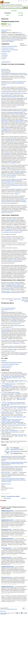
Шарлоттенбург (4, 120)
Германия (16, 298)
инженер (17, 74)
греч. (21, 32)
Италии (17, 282)
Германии (4, 110)
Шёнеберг (22, 120)
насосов (18, 91)
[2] (24, 34)
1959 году (10, 261)
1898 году (9, 167)
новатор (2, 70)
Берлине (6, 95)
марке (2, 309)
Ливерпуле (13, 180)
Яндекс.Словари (19, 463)
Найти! (25, 7)
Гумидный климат (7, 498)
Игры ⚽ (20, 15)
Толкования (7, 13)
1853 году (17, 93)
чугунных (6, 121)
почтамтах (12, 185)
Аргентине (14, 285)
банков (16, 230)
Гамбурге (16, 193)
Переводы (20, 13)
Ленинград (20, 261)
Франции (19, 283)
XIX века (8, 87)
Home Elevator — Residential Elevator (10, 430)
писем (21, 88)
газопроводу (4, 330)
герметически (8, 153)
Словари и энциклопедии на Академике (11, 4)
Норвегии (3, 331)
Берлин (19, 298)
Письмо (23, 297)
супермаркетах (8, 230)
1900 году (4, 119)
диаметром (18, 121)
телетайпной (18, 189)
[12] (20, 323)
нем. (14, 120)
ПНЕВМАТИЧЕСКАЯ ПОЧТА (7, 510)
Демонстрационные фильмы (7, 466)
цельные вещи (16, 286)
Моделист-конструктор (21, 424)
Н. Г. (2, 376)
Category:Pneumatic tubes (15, 451)
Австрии (3, 285)
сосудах (15, 142)
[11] (14, 262)
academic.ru (5, 2)
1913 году (3, 173)
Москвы (16, 185)
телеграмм (3, 167)
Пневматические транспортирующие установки (11, 362)
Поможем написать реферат (13, 496)
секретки (12, 287)
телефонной (12, 189)
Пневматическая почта (10, 383)
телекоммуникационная (10, 201)
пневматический (13, 449)
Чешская (3, 201)
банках (8, 220)
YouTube (9, 481)
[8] (15, 176)
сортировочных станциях (8, 231)
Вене (2, 95)
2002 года (23, 200)
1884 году (22, 115)
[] (6, 212)
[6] (21, 91)
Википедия (14, 10)
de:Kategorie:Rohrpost (6, 367)
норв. (25, 334)
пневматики (12, 73)
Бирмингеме (19, 180)
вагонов (11, 259)
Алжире (18, 285)
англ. (3, 340)
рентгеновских (9, 228)
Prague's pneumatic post (7, 412)
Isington (5, 340)
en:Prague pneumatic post (6, 365)
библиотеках (13, 220)
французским (15, 82)
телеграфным (13, 162)
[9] (17, 202)
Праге (13, 196)
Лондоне (12, 93)
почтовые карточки (5, 287)
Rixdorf (16, 120)
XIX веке (4, 312)
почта (2, 595)
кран (26, 144)
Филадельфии (8, 180)
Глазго (12, 181)
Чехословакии (8, 285)
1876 (10, 95)
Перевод (9, 23)
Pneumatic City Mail (5, 472)
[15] (14, 350)
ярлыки (7, 290)
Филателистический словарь (17, 380)
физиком (20, 82)
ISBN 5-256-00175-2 (21, 399)
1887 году (22, 198)
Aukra (2, 335)
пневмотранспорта (5, 61)
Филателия (16, 447)
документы (11, 41)
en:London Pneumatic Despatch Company (10, 364)
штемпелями (12, 176)
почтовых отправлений (11, 175)
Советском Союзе (11, 183)
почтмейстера (10, 112)
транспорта (5, 35)
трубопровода (4, 31)
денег (23, 238)
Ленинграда (20, 185)
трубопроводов (9, 40)
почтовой (19, 81)
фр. (9, 317)
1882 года (16, 320)
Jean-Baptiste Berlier (14, 317)
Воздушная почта (7, 376)
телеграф (3, 98)
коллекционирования (5, 292)
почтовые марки (10, 283)
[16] (7, 355)
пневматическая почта (6, 557)
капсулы (12, 38)
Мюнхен (11, 300)
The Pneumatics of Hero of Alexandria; (10, 386)
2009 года (8, 328)
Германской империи (18, 112)
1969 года (8, 309)
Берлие (3, 422)
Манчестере (4, 181)
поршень (3, 149)
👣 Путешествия (3, 611)
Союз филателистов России (19, 457)
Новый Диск (13, 463)
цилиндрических (4, 128)
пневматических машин (6, 91)
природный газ (16, 343)
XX (6, 179)
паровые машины (10, 139)
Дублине (9, 181)
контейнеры (17, 38)
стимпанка (21, 352)
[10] (21, 231)
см (26, 132)
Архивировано (18, 469)
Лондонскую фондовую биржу (12, 96)
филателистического (15, 292)
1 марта (12, 320)
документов (8, 238)
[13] (12, 326)
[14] (8, 339)
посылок (25, 117)
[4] (15, 76)
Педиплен (23, 498)
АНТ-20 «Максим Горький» (17, 325)
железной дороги (17, 231)
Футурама (11, 346)
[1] (13, 34)
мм (22, 121)
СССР (15, 259)
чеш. (21, 201)
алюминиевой (4, 130)
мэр (10, 334)
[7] (23, 111)
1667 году (10, 82)
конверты (22, 286)
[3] (19, 92)
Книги (7, 15)
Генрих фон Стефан (5, 69)
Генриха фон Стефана (22, 110)
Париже (25, 93)
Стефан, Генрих (5, 406)
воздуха (24, 37)
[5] (5, 84)
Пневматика (3, 360)
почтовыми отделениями (20, 172)
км (6, 124)
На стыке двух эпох (11, 424)
